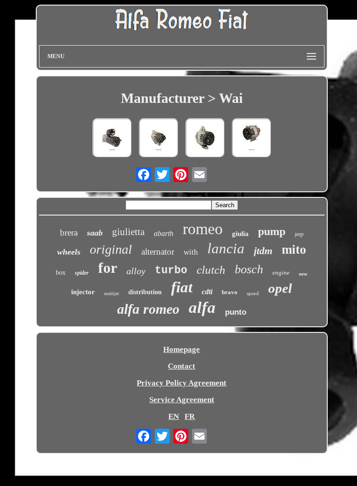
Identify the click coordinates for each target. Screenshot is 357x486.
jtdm (263, 250)
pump (271, 231)
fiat (181, 287)
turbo (171, 270)
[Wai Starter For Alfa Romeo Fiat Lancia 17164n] (112, 138)
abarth (163, 233)
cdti (207, 292)
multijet (111, 293)
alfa (202, 307)
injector (83, 292)
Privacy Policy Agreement (181, 382)
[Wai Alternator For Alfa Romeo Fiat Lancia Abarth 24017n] (251, 138)
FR (190, 416)
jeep (299, 234)
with (191, 252)
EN (173, 416)
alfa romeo (148, 309)
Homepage (181, 349)
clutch (211, 269)
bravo (230, 292)
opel (280, 288)
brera (69, 232)
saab (95, 232)
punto (235, 312)
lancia (226, 248)
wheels (68, 251)
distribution (145, 292)
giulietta (128, 231)
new (303, 274)
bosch (249, 269)
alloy (135, 271)
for (107, 267)
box (61, 272)
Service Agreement (181, 399)
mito (294, 249)
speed (253, 293)
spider (82, 273)
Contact (181, 366)
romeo (203, 228)
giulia (240, 233)
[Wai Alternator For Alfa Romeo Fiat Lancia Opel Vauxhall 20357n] (205, 138)
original (111, 249)
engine (281, 272)
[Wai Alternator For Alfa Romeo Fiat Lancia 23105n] (158, 138)
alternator (157, 251)
